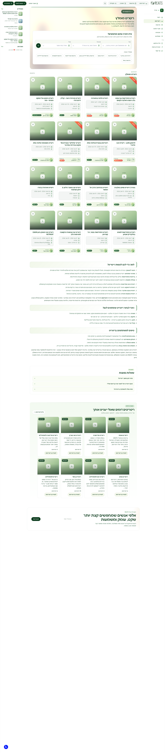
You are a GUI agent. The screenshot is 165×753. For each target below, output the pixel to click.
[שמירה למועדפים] (115, 80)
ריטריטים (105, 298)
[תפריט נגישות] (6, 747)
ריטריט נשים (101, 56)
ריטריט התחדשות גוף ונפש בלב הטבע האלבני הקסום (125, 99)
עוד (2, 9)
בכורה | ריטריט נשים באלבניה (124, 187)
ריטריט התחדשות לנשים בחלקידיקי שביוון (126, 233)
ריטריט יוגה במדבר (125, 56)
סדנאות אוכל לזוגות (70, 56)
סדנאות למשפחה (57, 56)
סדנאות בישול (126, 60)
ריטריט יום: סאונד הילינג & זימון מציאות (71, 188)
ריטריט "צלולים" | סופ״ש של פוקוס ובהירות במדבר (71, 144)
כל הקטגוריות (127, 11)
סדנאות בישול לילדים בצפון (86, 56)
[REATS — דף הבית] (156, 3)
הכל (2, 46)
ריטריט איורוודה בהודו (46, 187)
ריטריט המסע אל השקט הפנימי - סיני (45, 99)
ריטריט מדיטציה (112, 56)
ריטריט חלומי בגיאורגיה (99, 98)
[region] (83, 457)
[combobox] (116, 45)
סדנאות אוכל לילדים (43, 56)
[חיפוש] (105, 3)
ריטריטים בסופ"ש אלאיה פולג (97, 143)
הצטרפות (36, 519)
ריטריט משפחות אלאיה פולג (43, 143)
